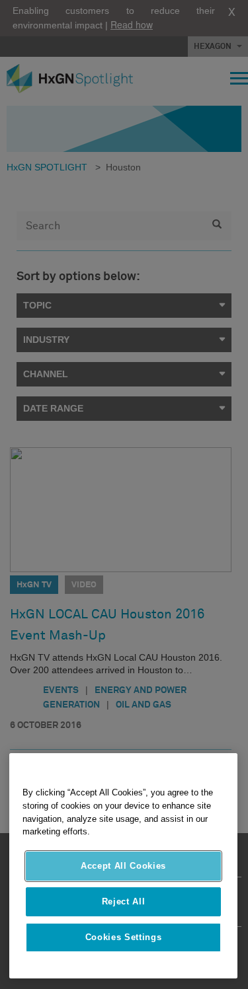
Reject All (123, 901)
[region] (123, 865)
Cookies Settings (123, 937)
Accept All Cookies (123, 866)
